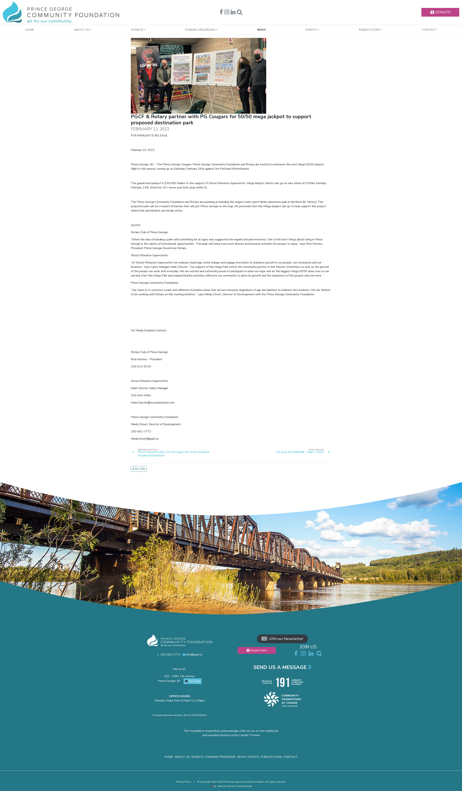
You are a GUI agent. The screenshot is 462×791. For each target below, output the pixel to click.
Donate (197, 757)
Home (29, 30)
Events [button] (311, 30)
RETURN (139, 469)
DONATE (442, 12)
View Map (194, 681)
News (261, 30)
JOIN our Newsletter (285, 638)
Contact (429, 30)
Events (253, 757)
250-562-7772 (170, 655)
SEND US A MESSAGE (280, 667)
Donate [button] (137, 30)
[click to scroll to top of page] (457, 786)
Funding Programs (220, 757)
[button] (239, 13)
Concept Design (243, 786)
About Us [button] (81, 30)
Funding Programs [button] (200, 30)
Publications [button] (369, 30)
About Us (182, 757)
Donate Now (258, 650)
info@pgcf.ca (194, 655)
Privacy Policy (183, 781)
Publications (271, 757)
